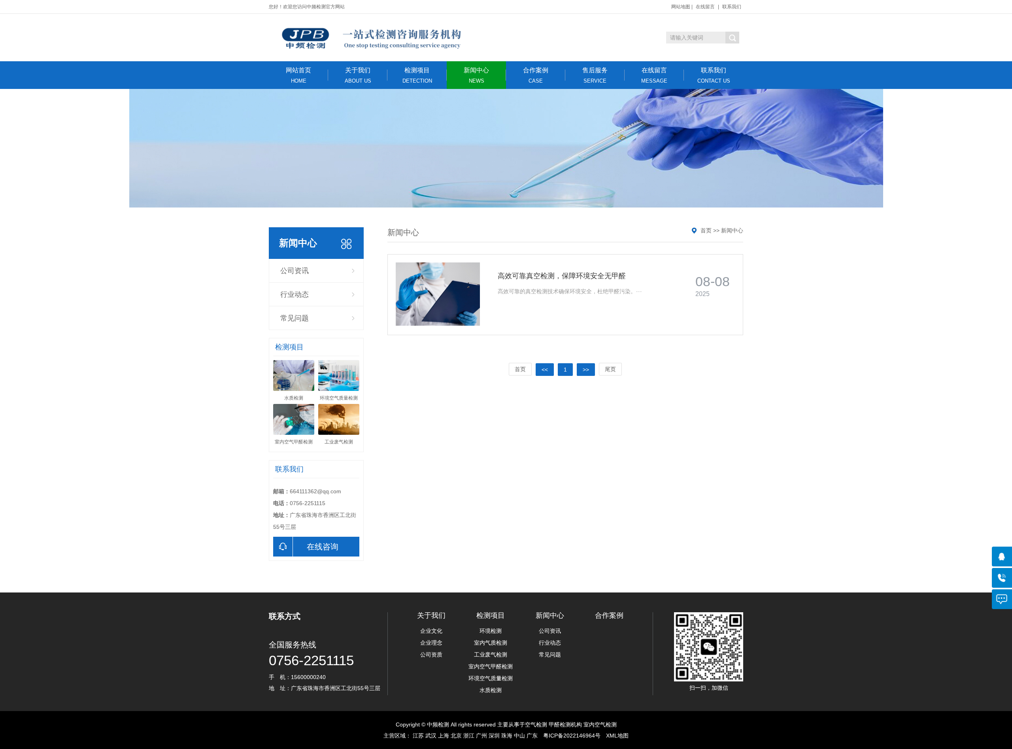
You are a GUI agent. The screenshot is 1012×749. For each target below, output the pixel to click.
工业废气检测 (490, 654)
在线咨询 (322, 546)
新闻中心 (476, 75)
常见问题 (294, 318)
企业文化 (431, 631)
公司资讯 (294, 271)
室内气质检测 (490, 642)
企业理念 (431, 642)
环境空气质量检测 (490, 678)
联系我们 (731, 6)
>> (586, 369)
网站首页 (298, 75)
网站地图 (680, 6)
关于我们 (358, 75)
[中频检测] (370, 37)
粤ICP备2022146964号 (571, 735)
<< (545, 369)
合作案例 (535, 75)
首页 (706, 230)
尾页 (610, 369)
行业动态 (294, 294)
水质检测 (491, 690)
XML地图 (617, 735)
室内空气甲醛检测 (490, 666)
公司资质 (431, 654)
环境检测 (491, 631)
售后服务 (595, 75)
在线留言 (705, 6)
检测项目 (417, 75)
